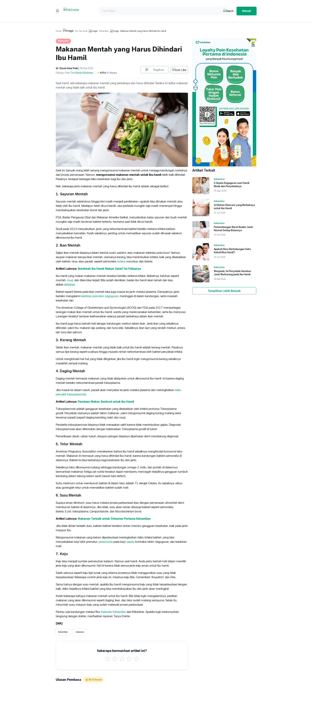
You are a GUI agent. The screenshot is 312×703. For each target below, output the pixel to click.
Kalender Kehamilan (113, 612)
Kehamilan (104, 31)
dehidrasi (69, 284)
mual (70, 280)
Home (58, 31)
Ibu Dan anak (81, 31)
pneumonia (106, 542)
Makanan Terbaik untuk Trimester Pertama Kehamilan (114, 518)
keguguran (111, 296)
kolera (121, 261)
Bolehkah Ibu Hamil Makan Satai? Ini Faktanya (109, 268)
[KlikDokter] (78, 11)
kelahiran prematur (92, 296)
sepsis (130, 542)
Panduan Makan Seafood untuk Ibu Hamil (106, 401)
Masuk (246, 11)
